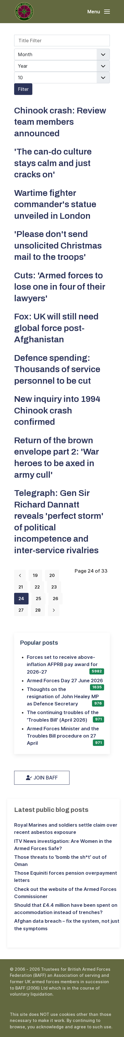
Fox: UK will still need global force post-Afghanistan (56, 328)
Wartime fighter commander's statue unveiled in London (55, 204)
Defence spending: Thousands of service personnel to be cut (57, 369)
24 (21, 598)
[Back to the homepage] (24, 11)
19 (35, 575)
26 (55, 598)
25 (38, 598)
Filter (23, 89)
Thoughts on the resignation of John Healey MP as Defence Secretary (63, 696)
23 (54, 587)
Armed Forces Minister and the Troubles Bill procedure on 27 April (63, 736)
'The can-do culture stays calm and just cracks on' (53, 163)
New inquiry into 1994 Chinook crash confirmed (57, 410)
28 (38, 610)
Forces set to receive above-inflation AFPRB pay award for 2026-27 (62, 664)
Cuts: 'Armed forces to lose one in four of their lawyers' (59, 287)
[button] (98, 11)
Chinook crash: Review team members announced (60, 122)
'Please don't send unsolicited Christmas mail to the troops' (58, 245)
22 (37, 587)
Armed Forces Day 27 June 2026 (65, 680)
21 (20, 587)
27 (21, 610)
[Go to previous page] (20, 575)
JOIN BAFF (45, 778)
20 (52, 575)
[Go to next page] (53, 610)
